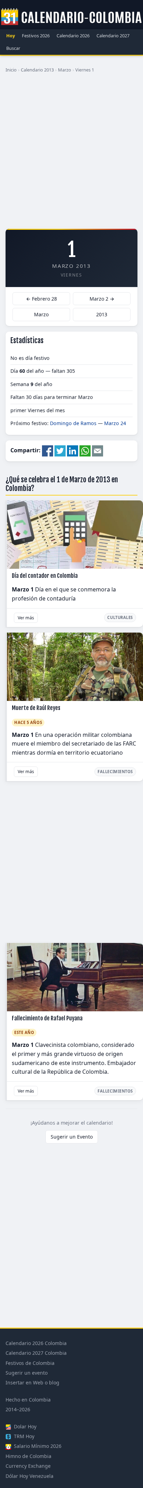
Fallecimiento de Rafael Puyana (47, 1018)
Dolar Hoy (24, 1426)
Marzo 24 (115, 423)
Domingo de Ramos (73, 423)
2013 (101, 314)
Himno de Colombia (28, 1456)
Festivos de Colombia (30, 1363)
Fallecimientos (115, 771)
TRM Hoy (23, 1436)
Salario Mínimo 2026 (36, 1446)
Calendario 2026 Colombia (36, 1343)
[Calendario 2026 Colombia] (71, 17)
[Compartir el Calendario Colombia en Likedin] (72, 450)
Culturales (120, 617)
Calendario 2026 (73, 35)
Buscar (13, 48)
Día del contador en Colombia (45, 575)
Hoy (10, 35)
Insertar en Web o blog (32, 1382)
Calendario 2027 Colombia (36, 1353)
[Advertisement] (71, 153)
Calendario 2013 (37, 70)
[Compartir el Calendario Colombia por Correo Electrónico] (97, 450)
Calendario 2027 (112, 35)
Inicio (11, 70)
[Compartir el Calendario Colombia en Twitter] (60, 450)
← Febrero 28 (41, 298)
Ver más (26, 618)
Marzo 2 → (102, 298)
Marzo (64, 70)
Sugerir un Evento (72, 1136)
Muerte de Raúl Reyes (36, 707)
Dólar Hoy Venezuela (29, 1476)
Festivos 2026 (36, 35)
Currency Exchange (28, 1466)
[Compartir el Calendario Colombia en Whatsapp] (85, 450)
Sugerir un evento (27, 1372)
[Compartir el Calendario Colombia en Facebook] (47, 450)
